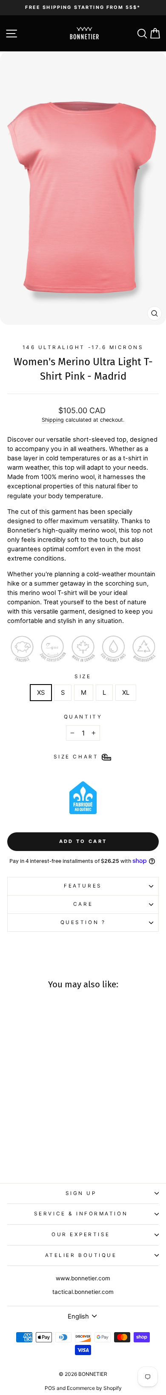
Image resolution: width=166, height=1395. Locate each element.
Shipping (53, 420)
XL (125, 692)
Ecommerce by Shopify (94, 1388)
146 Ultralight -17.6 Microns (83, 347)
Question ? (83, 922)
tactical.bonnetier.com (83, 1291)
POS (50, 1388)
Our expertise (81, 1234)
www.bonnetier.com (83, 1278)
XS (41, 692)
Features (83, 886)
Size (82, 676)
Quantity (83, 717)
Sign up (81, 1193)
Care (83, 904)
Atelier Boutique (81, 1255)
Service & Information (81, 1214)
